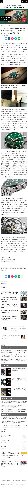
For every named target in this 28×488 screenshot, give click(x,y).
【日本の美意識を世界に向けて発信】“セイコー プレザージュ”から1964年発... (9, 299)
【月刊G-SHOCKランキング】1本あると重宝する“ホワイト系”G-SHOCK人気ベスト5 (19, 369)
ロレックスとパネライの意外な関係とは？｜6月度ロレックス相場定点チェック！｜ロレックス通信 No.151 (14, 360)
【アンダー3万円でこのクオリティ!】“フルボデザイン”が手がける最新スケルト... (9, 306)
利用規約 (8, 480)
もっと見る (3, 363)
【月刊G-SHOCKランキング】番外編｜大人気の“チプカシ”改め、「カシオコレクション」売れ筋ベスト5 (19, 379)
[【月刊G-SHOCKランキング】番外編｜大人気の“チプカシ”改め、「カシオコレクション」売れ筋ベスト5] (6, 382)
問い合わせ (24, 480)
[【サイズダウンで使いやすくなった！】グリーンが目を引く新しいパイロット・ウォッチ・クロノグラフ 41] (15, 38)
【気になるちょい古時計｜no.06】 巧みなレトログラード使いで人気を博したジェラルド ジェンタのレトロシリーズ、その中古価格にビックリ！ (14, 355)
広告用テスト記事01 (6, 435)
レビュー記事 (4, 281)
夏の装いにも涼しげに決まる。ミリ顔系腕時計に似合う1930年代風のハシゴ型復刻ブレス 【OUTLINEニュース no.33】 (14, 410)
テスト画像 (4, 446)
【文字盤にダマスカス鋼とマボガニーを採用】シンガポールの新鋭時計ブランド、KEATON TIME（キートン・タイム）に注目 (14, 426)
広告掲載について (14, 481)
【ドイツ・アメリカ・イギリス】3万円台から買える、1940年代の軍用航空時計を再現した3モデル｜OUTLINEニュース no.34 (14, 406)
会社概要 (4, 480)
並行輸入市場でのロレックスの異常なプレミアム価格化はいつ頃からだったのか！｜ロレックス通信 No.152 (14, 351)
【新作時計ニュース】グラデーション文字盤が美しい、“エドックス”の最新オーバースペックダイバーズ (10, 463)
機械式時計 (4, 283)
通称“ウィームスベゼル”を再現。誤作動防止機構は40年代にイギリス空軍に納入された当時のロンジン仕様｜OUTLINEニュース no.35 (14, 402)
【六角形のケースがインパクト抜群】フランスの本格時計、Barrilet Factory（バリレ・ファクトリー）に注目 (14, 417)
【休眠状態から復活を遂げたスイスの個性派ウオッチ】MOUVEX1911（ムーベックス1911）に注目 (14, 422)
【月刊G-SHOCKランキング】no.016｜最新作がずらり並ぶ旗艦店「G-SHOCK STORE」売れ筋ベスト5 (19, 389)
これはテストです (5, 441)
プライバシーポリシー (16, 480)
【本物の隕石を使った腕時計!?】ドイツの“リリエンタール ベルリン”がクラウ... (9, 318)
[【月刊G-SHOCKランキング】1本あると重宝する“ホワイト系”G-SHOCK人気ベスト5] (6, 372)
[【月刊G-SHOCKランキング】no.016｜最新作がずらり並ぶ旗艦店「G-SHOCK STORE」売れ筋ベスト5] (6, 392)
